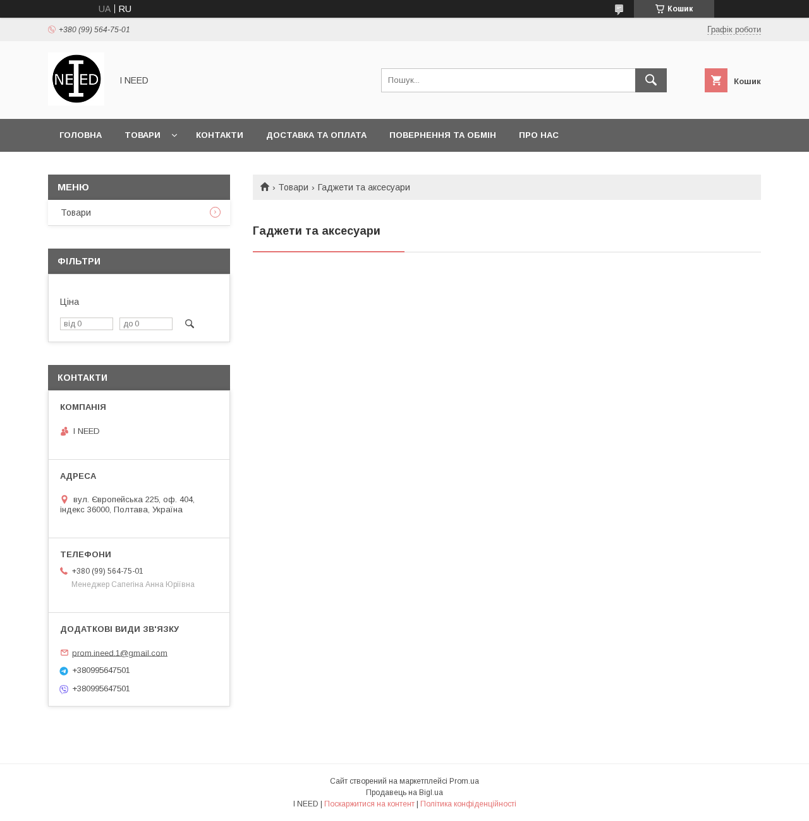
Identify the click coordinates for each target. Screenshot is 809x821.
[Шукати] (651, 80)
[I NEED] (76, 102)
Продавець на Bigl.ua (404, 792)
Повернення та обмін (442, 135)
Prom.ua (464, 781)
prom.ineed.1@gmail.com (119, 652)
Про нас (539, 135)
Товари (143, 135)
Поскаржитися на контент (369, 803)
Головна (80, 135)
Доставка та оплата (316, 135)
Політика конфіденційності (468, 803)
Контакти (219, 135)
